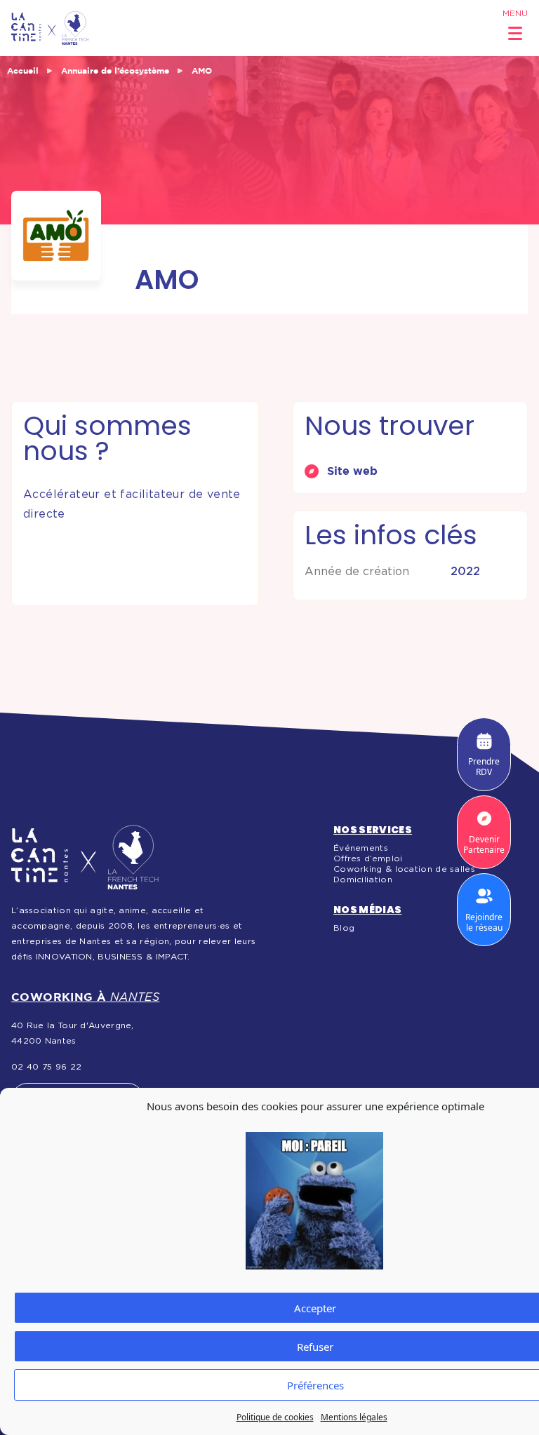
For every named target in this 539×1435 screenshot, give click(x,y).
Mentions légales (354, 1417)
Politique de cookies (275, 1417)
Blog (343, 928)
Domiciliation (362, 879)
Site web (352, 470)
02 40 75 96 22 (46, 1067)
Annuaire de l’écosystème (115, 70)
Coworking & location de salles (404, 869)
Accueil (23, 70)
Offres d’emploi (368, 858)
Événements (360, 848)
